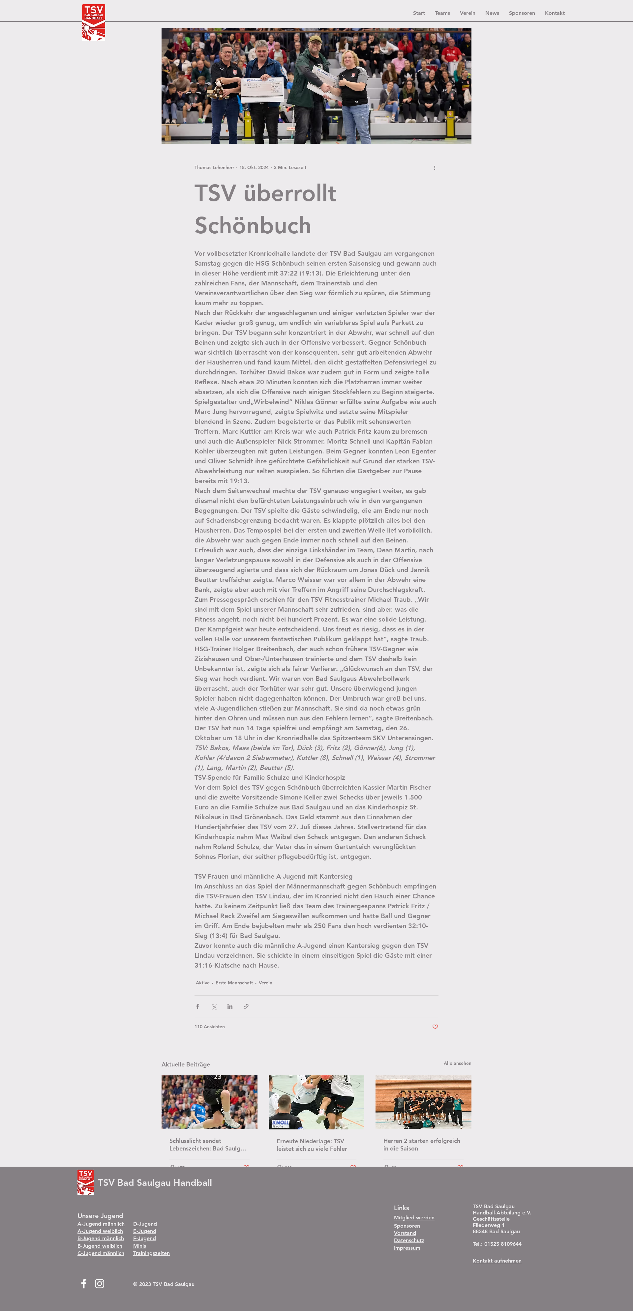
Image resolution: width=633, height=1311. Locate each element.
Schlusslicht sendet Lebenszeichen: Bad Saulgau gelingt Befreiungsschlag (208, 1144)
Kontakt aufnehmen (497, 1261)
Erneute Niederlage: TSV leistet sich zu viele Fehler (312, 1144)
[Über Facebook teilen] (198, 1006)
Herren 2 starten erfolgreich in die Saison (421, 1144)
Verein (265, 983)
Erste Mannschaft (234, 983)
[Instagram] (99, 1283)
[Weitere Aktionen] (434, 167)
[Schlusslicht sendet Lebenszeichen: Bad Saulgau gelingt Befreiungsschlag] (209, 1102)
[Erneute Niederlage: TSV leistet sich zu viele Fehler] (317, 1102)
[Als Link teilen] (246, 1006)
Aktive (203, 983)
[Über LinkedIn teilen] (230, 1006)
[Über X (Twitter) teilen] (214, 1006)
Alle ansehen (457, 1063)
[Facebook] (83, 1283)
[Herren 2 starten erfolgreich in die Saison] (423, 1102)
